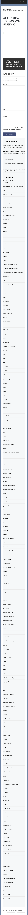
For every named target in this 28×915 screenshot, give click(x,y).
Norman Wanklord (7, 620)
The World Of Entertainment (9, 817)
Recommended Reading (8, 702)
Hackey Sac (5, 461)
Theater (4, 821)
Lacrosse (5, 534)
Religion (5, 710)
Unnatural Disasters (7, 849)
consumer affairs (7, 321)
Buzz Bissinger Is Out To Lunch (10, 268)
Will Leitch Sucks (7, 886)
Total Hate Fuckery (7, 829)
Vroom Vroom (6, 866)
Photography (6, 649)
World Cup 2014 (6, 899)
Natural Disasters (7, 604)
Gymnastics (5, 457)
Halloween (5, 465)
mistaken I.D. (6, 571)
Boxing (4, 260)
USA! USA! (5, 858)
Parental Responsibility (8, 641)
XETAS (4, 903)
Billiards (5, 240)
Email (4, 109)
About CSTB (10, 159)
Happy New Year (7, 473)
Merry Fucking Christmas (9, 567)
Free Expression (7, 403)
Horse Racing (6, 497)
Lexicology (5, 542)
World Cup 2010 (6, 895)
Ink (3, 510)
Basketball (5, 231)
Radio (4, 690)
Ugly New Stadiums (7, 845)
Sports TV (5, 764)
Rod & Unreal (6, 723)
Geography (5, 420)
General (4, 411)
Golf (4, 432)
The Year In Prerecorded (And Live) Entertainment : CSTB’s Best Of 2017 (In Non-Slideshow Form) (14, 153)
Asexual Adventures (7, 207)
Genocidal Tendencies (8, 416)
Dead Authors (6, 342)
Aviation (5, 223)
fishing (4, 387)
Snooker (5, 739)
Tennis (4, 776)
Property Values (6, 682)
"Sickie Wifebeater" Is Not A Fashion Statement (12, 181)
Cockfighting (6, 305)
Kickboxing (5, 530)
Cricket (4, 326)
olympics (5, 628)
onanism (5, 633)
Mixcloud (5, 575)
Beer (4, 235)
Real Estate (5, 698)
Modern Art (5, 587)
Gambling (5, 407)
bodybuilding (6, 252)
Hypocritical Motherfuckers (9, 506)
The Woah (5, 813)
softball (4, 747)
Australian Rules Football (9, 215)
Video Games (6, 862)
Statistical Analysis (7, 768)
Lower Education (7, 555)
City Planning (6, 301)
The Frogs (5, 788)
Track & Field (6, 837)
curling (4, 334)
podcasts (5, 661)
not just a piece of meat (8, 624)
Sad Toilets (5, 731)
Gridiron (4, 448)
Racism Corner (6, 686)
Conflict (4, 317)
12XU (4, 190)
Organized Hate (6, 637)
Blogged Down (6, 248)
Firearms (5, 383)
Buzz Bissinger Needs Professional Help (13, 272)
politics (4, 669)
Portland (5, 673)
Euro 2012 (5, 366)
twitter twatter (6, 841)
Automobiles (6, 219)
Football (5, 399)
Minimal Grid (11, 912)
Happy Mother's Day (7, 469)
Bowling (4, 256)
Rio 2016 (5, 714)
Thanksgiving (6, 780)
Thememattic (21, 912)
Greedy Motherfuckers (8, 444)
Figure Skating (6, 379)
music (4, 596)
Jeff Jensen (5, 526)
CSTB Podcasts (6, 330)
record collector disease (9, 706)
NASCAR (5, 600)
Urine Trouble (6, 854)
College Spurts (6, 309)
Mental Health (6, 563)
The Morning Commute (8, 809)
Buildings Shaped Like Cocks (10, 264)
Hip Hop (5, 481)
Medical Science (7, 559)
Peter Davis (5, 151)
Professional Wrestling (8, 678)
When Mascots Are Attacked (10, 878)
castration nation (7, 280)
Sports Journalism (7, 755)
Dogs (4, 354)
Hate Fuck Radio (7, 477)
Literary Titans (6, 547)
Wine (4, 890)
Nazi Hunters (6, 608)
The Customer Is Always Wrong (10, 784)
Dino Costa (5, 350)
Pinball (4, 653)
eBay (4, 358)
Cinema (4, 297)
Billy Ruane (5, 244)
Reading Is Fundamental (8, 694)
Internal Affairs (6, 514)
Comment (5, 84)
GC (15, 28)
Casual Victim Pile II (8, 285)
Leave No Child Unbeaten (9, 538)
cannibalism (6, 276)
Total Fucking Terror (8, 825)
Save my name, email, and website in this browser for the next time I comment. (13, 128)
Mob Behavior (6, 583)
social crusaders (7, 743)
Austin (4, 211)
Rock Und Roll (6, 718)
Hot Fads (5, 502)
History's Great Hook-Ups (9, 485)
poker (4, 665)
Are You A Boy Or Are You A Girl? (11, 203)
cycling (4, 338)
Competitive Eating (7, 313)
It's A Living (5, 518)
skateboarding (6, 735)
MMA (4, 579)
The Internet (6, 792)
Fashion (4, 375)
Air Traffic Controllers (8, 195)
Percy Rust (5, 645)
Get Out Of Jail (6, 424)
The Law (5, 796)
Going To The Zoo (7, 428)
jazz (3, 522)
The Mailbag (6, 800)
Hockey (4, 493)
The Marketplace (7, 804)
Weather (5, 874)
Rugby (4, 727)
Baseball (5, 227)
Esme (4, 362)
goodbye (5, 436)
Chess (4, 293)
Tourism (5, 833)
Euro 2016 (5, 371)
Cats (4, 289)
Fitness (4, 391)
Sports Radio (6, 759)
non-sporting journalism (8, 616)
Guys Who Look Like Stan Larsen (11, 452)
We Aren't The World (8, 870)
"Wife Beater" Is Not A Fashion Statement (13, 186)
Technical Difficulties (8, 772)
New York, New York (8, 612)
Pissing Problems (7, 657)
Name (4, 102)
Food (4, 395)
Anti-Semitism (6, 199)
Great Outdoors (6, 440)
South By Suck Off (7, 751)
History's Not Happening (9, 489)
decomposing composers (9, 346)
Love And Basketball (8, 551)
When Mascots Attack (8, 882)
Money (4, 592)
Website (5, 116)
